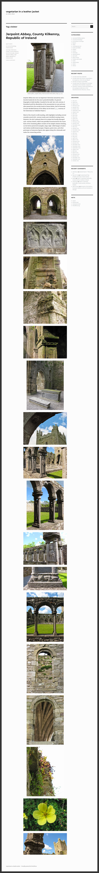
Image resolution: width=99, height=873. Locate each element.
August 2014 (76, 131)
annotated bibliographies (79, 38)
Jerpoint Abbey (10, 54)
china (74, 44)
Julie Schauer (76, 186)
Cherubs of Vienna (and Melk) (80, 81)
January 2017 (76, 107)
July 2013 (75, 151)
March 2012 (75, 152)
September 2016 (77, 110)
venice (74, 64)
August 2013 (76, 149)
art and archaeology (11, 46)
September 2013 (76, 147)
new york (75, 56)
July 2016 (75, 113)
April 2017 (75, 102)
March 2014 (75, 139)
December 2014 (76, 130)
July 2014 (75, 133)
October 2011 (76, 160)
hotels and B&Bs (77, 48)
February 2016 (76, 122)
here (56, 108)
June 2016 (75, 115)
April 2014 (75, 138)
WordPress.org (76, 205)
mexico (74, 51)
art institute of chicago (78, 41)
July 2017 (75, 101)
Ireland (16, 53)
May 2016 (75, 117)
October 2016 (76, 109)
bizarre (74, 43)
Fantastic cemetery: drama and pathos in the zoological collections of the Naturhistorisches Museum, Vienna (83, 88)
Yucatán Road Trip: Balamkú (79, 76)
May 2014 (75, 136)
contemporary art (77, 46)
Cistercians (13, 49)
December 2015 (76, 125)
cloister (8, 51)
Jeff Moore (75, 172)
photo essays (76, 57)
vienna (74, 65)
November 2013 (76, 146)
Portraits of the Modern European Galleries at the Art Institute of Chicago (82, 188)
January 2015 (76, 128)
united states (76, 62)
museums (75, 52)
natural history (76, 54)
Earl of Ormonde (10, 53)
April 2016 (75, 118)
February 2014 (76, 141)
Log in (74, 200)
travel (11, 47)
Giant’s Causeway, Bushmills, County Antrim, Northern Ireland (82, 183)
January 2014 (76, 143)
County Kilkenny (14, 51)
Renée (74, 178)
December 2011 (76, 157)
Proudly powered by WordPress (29, 866)
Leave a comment (10, 60)
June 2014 (75, 135)
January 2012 (76, 156)
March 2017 (75, 104)
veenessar (75, 181)
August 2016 (76, 112)
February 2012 (76, 154)
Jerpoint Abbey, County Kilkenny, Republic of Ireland (33, 36)
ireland (8, 47)
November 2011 (76, 159)
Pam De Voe (75, 175)
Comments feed (76, 204)
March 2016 (75, 120)
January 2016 (76, 123)
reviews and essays (77, 59)
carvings (8, 49)
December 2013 (76, 144)
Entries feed (75, 202)
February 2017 (76, 105)
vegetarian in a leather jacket (22, 11)
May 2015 (75, 126)
